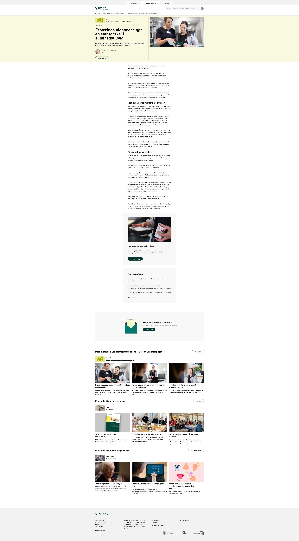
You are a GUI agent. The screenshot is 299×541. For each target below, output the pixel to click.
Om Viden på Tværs (157, 525)
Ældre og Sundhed (119, 13)
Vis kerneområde (196, 450)
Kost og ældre (102, 58)
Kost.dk (133, 297)
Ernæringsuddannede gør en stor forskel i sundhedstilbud (142, 13)
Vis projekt (198, 352)
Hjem (98, 13)
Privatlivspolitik (184, 520)
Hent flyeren (134, 259)
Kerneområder (150, 3)
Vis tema (198, 401)
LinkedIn (154, 522)
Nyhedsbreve (155, 520)
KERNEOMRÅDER (107, 13)
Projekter (133, 3)
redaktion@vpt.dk (100, 530)
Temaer (167, 3)
